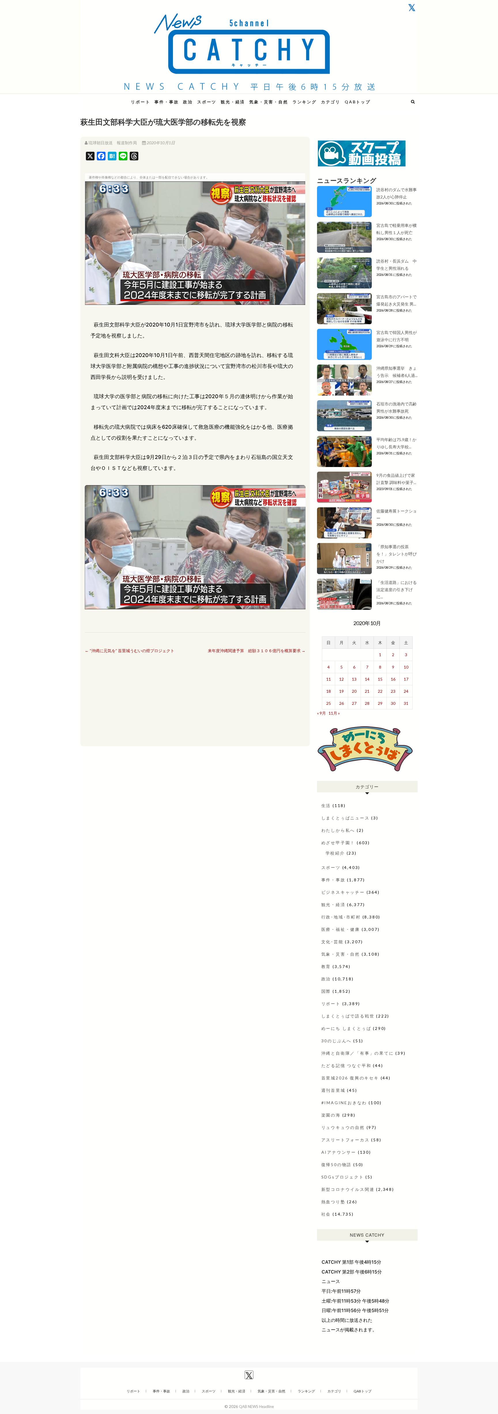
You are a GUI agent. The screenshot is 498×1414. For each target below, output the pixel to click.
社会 (326, 1214)
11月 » (334, 713)
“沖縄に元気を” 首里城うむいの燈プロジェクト (129, 650)
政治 (188, 101)
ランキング (305, 101)
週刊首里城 (333, 1090)
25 (328, 703)
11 (328, 679)
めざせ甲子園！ (338, 842)
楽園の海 (331, 1115)
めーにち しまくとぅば (346, 1028)
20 (354, 691)
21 (367, 691)
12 (341, 679)
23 (393, 691)
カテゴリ (330, 101)
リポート (140, 101)
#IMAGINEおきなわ (344, 1102)
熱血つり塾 (333, 1201)
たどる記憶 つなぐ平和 (346, 1065)
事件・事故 (166, 101)
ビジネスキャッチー (343, 892)
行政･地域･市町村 (341, 916)
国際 (326, 991)
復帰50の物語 (336, 1164)
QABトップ (358, 101)
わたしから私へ (338, 830)
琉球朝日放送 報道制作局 (113, 142)
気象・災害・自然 (268, 101)
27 (354, 703)
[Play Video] (195, 243)
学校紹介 (335, 853)
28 (367, 703)
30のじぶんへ (336, 1040)
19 (341, 691)
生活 (326, 805)
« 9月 (321, 713)
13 (354, 679)
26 (341, 703)
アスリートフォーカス (345, 1139)
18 (328, 691)
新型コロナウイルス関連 (348, 1189)
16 (393, 679)
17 (406, 679)
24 (406, 691)
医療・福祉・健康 (340, 929)
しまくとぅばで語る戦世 (348, 1015)
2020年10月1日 (160, 142)
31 (406, 703)
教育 (326, 966)
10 (406, 667)
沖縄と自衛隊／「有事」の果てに (357, 1053)
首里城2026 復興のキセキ (350, 1077)
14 (367, 679)
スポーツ (206, 101)
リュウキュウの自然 (343, 1127)
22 (380, 691)
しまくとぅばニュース (345, 817)
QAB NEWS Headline (110, 98)
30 (393, 703)
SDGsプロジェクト (342, 1176)
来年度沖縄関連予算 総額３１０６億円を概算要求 (256, 650)
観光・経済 (233, 101)
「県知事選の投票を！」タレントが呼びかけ (396, 553)
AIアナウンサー (338, 1152)
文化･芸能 (332, 941)
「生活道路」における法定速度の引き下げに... (396, 589)
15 (380, 679)
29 (380, 703)
